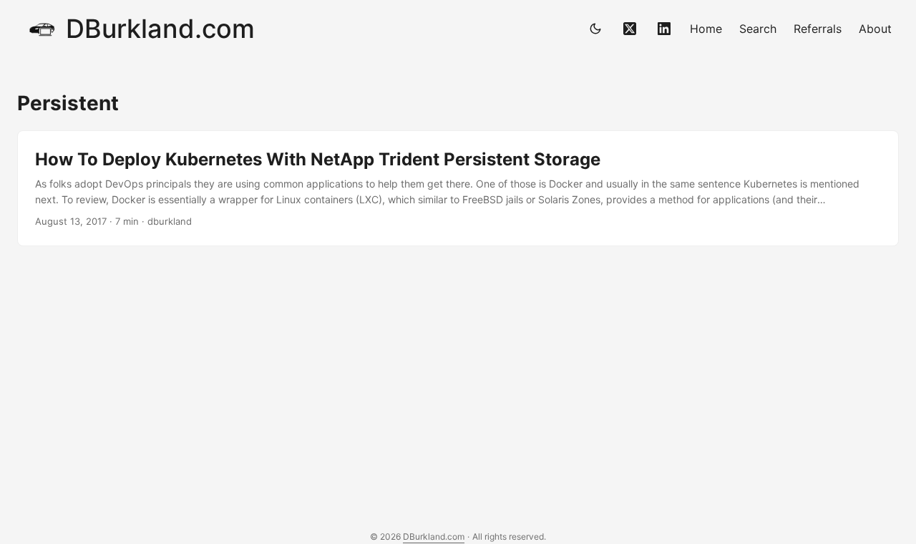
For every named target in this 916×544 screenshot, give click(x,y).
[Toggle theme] (595, 28)
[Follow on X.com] (629, 28)
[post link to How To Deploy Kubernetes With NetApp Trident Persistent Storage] (458, 188)
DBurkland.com (160, 28)
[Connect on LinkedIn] (664, 28)
